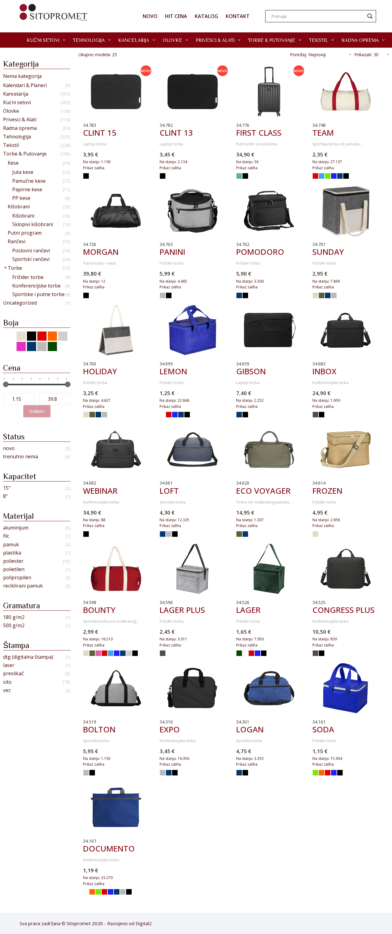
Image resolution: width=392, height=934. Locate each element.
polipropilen (17, 577)
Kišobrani (19, 206)
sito (7, 682)
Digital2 (144, 923)
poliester (13, 561)
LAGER (248, 609)
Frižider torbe (27, 277)
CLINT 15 (99, 132)
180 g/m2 (13, 617)
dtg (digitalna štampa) (28, 657)
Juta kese (22, 172)
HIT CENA (176, 16)
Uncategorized (20, 303)
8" (5, 496)
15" (6, 488)
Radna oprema (360, 40)
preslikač (13, 673)
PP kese (21, 198)
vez (7, 690)
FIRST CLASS (258, 132)
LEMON (173, 371)
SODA (323, 729)
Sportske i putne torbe (38, 294)
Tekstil (318, 40)
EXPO (170, 729)
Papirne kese (27, 189)
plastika (12, 553)
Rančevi (16, 241)
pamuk (11, 544)
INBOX (324, 371)
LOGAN (250, 729)
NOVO (150, 16)
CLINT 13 (176, 132)
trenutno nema (20, 456)
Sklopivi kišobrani (32, 224)
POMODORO (260, 251)
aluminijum (15, 528)
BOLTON (99, 729)
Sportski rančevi (31, 259)
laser (8, 665)
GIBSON (251, 371)
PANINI (172, 251)
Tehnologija (89, 40)
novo (9, 448)
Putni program (25, 233)
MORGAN (101, 251)
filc (6, 536)
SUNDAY (328, 251)
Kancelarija (133, 40)
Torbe (15, 268)
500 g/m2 (13, 625)
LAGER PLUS (182, 609)
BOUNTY (99, 609)
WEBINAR (100, 490)
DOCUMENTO (109, 848)
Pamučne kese (29, 181)
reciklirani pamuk (23, 586)
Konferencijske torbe (36, 286)
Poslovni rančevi (31, 250)
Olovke (172, 40)
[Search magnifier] (370, 16)
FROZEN (327, 490)
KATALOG (206, 16)
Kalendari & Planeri (25, 85)
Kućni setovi (43, 40)
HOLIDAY (100, 371)
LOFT (169, 490)
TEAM (323, 132)
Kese (13, 163)
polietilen (13, 569)
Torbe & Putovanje (271, 40)
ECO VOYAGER (263, 490)
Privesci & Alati (215, 40)
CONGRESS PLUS (343, 609)
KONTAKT (238, 16)
